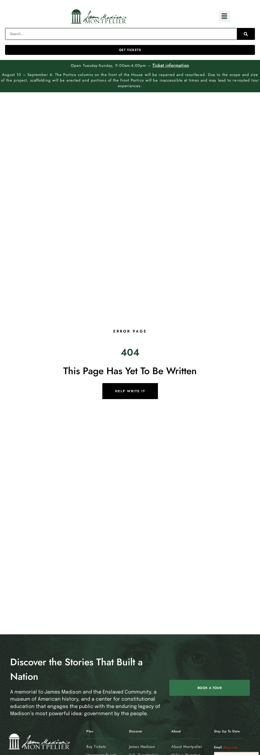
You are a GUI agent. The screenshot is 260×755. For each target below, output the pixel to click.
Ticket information (170, 65)
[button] (224, 17)
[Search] (246, 34)
